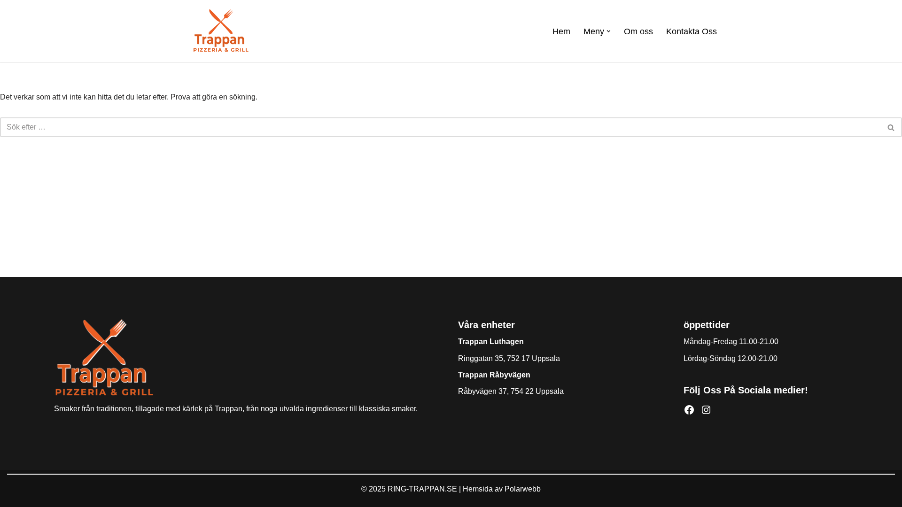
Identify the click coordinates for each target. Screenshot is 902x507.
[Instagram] (706, 409)
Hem (561, 31)
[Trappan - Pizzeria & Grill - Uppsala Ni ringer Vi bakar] (221, 31)
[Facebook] (689, 409)
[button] (609, 31)
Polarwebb (523, 489)
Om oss (638, 31)
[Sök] (891, 127)
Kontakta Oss (691, 31)
